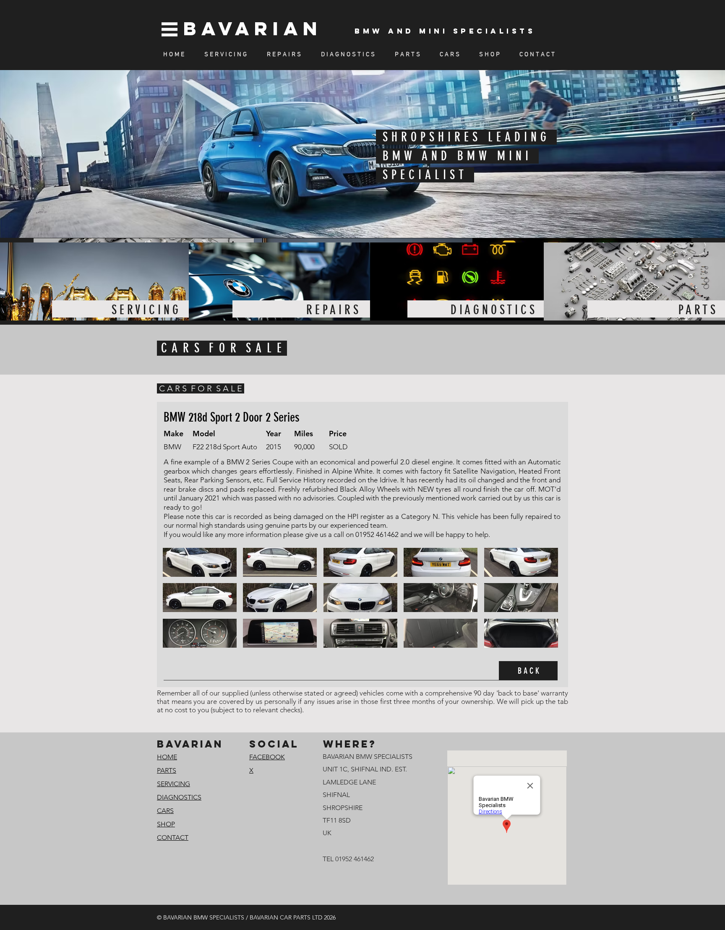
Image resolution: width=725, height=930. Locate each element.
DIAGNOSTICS (179, 797)
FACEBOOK (267, 757)
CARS (165, 811)
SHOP (166, 824)
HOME (167, 757)
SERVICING (173, 784)
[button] (200, 562)
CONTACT (172, 837)
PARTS (166, 770)
